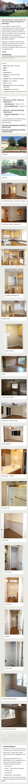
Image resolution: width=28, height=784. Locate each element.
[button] (1, 2)
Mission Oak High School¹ (12, 114)
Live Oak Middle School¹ (11, 106)
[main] (14, 8)
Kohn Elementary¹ (10, 104)
